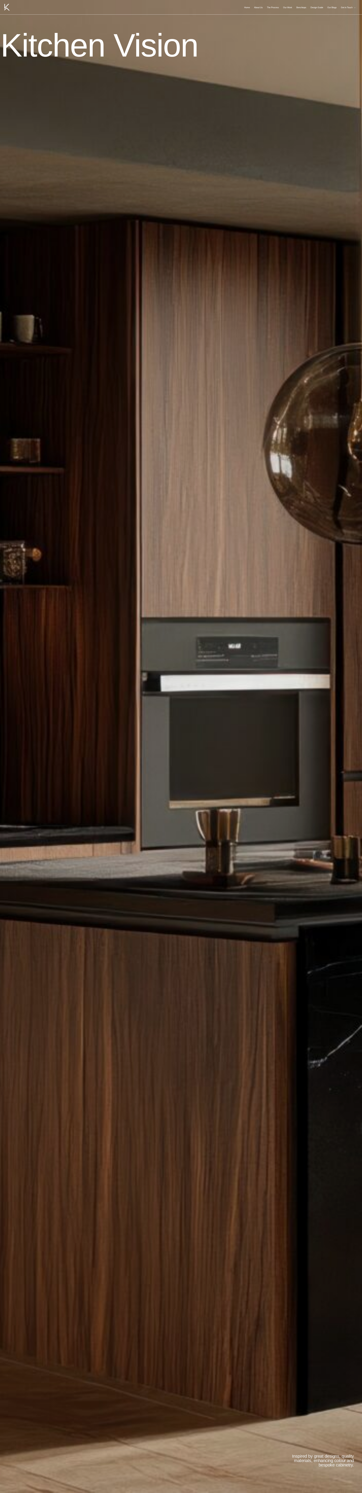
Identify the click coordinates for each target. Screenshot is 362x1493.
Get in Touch (347, 7)
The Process (273, 7)
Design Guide (317, 7)
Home (247, 7)
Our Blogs (332, 7)
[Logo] (7, 7)
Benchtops (301, 7)
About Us (258, 7)
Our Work (287, 7)
